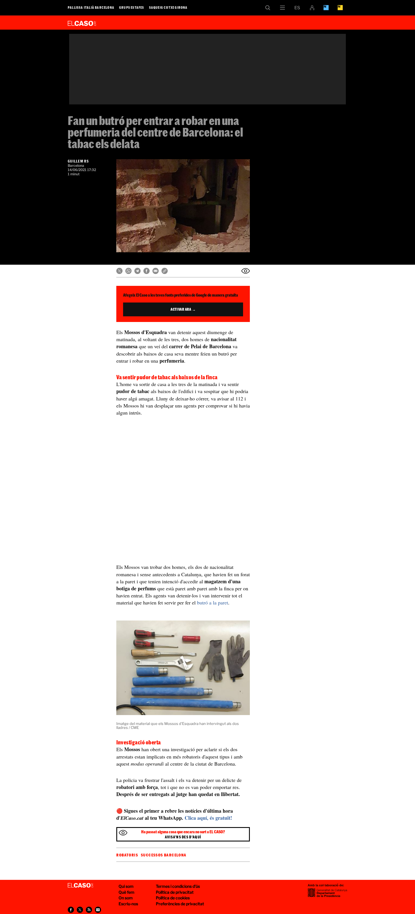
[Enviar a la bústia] (245, 271)
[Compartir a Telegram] (137, 271)
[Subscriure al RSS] (89, 910)
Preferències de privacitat (180, 903)
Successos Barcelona (164, 855)
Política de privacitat (175, 892)
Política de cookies (173, 897)
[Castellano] (297, 7)
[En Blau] (326, 7)
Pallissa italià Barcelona (91, 7)
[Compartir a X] (119, 271)
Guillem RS (78, 161)
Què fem (126, 892)
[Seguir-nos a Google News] (98, 910)
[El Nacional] (340, 7)
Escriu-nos (128, 903)
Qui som (126, 886)
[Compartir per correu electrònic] (155, 271)
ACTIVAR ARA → (183, 309)
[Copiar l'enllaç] (164, 271)
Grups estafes (131, 7)
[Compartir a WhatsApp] (128, 271)
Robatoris (127, 855)
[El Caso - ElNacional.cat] (80, 885)
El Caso (82, 22)
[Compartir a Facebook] (146, 271)
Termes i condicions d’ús (178, 886)
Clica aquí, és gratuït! (208, 817)
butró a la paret (212, 602)
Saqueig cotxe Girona (168, 7)
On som (126, 897)
